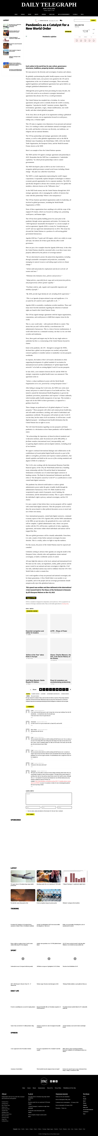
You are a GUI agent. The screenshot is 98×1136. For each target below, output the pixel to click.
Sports (27, 1129)
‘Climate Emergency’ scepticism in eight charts (14, 38)
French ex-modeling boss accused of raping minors (23, 1006)
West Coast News (5, 1115)
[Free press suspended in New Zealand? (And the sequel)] (49, 1041)
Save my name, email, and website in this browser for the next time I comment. (45, 811)
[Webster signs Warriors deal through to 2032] (49, 976)
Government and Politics (53, 693)
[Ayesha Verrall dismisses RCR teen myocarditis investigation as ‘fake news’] (49, 917)
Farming (44, 1129)
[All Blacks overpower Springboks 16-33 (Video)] (49, 959)
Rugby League (50, 1129)
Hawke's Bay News (5, 1108)
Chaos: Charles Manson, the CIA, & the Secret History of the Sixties (60, 656)
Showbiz (56, 1129)
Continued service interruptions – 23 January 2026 (67, 1102)
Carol (32, 737)
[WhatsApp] (67, 689)
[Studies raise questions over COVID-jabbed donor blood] (49, 936)
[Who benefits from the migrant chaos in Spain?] (49, 1061)
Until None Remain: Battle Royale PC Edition (35, 681)
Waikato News (5, 1107)
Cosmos (76, 1129)
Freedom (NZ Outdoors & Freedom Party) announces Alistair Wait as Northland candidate (22, 925)
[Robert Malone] (36, 20)
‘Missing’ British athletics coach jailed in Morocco (75, 984)
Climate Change (35, 693)
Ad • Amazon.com (54, 660)
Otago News (4, 1119)
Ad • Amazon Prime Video (55, 632)
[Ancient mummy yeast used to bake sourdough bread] (75, 1018)
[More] (70, 689)
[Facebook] (47, 689)
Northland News (5, 1101)
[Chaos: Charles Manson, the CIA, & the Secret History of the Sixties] (61, 645)
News (29, 1099)
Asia (72, 1129)
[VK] (57, 689)
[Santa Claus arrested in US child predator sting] (23, 1018)
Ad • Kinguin (28, 683)
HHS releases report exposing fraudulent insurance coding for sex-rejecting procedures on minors (74, 1050)
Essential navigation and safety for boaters (35, 632)
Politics (39, 1129)
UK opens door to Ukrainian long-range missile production (15, 25)
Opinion (68, 31)
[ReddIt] (53, 689)
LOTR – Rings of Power (58, 631)
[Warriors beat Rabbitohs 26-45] (75, 959)
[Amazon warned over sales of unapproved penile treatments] (49, 1018)
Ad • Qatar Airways (29, 658)
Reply (32, 717)
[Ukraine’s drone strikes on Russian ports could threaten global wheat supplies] (6, 65)
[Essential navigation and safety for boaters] (36, 621)
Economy (43, 693)
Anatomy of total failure (16, 1069)
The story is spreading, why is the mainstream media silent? (15, 70)
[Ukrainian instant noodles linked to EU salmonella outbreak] (75, 999)
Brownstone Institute (35, 696)
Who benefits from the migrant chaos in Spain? (48, 1069)
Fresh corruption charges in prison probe (15, 51)
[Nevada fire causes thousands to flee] (6, 46)
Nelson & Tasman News (6, 1114)
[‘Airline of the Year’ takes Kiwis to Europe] (36, 645)
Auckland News (5, 1103)
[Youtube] (57, 1081)
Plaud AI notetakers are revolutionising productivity (60, 681)
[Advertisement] (85, 59)
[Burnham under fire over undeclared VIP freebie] (6, 33)
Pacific (23, 1129)
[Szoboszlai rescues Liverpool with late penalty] (23, 959)
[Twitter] (43, 689)
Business (65, 1129)
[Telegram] (40, 689)
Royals (80, 1129)
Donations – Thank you (61, 1108)
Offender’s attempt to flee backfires (14, 57)
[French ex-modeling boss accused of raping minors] (23, 999)
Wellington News (5, 1112)
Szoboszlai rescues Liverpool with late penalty (22, 966)
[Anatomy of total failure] (23, 1061)
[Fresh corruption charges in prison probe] (6, 52)
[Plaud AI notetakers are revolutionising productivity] (61, 671)
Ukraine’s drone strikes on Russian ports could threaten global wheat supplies (15, 64)
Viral (84, 1129)
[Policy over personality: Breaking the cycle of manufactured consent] (75, 917)
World (29, 1104)
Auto (69, 1129)
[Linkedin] (60, 689)
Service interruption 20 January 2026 (64, 1105)
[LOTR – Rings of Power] (61, 621)
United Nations (65, 693)
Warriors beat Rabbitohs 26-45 (70, 966)
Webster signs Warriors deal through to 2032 (47, 984)
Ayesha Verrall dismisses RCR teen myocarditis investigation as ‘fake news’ (48, 925)
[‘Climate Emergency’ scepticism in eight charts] (6, 39)
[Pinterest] (63, 689)
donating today (65, 603)
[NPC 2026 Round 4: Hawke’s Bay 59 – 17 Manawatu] (23, 976)
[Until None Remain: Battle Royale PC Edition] (36, 671)
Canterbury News (5, 1117)
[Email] (50, 689)
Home (27, 608)
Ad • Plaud (52, 683)
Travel (60, 1129)
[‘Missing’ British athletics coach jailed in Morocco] (75, 976)
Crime (19, 1129)
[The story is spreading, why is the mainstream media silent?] (6, 71)
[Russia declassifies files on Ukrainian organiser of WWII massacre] (49, 999)
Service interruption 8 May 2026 (63, 1099)
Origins (31, 1129)
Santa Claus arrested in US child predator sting (22, 1025)
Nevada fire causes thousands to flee (19, 903)
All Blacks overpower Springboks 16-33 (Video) (48, 966)
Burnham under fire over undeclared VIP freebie (14, 31)
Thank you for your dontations (62, 1096)
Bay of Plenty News (6, 1105)
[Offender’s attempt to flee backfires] (6, 59)
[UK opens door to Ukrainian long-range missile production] (6, 27)
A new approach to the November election (21, 1048)
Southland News (5, 1121)
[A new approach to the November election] (23, 1041)
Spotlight (30, 1108)
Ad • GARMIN (28, 634)
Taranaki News (5, 1110)
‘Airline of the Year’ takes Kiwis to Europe (35, 656)
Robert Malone (44, 20)
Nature (35, 1129)
